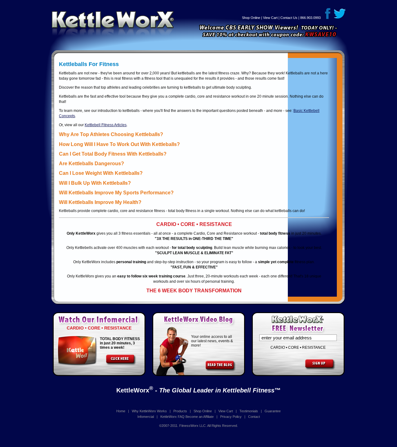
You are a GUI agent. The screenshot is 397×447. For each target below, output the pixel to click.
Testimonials (248, 411)
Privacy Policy (231, 416)
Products (180, 411)
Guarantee (273, 411)
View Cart (270, 18)
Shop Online (251, 18)
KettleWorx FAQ (172, 416)
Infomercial (145, 416)
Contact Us (288, 18)
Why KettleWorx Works (149, 411)
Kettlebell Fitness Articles (106, 125)
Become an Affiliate (199, 416)
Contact (254, 416)
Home (120, 411)
